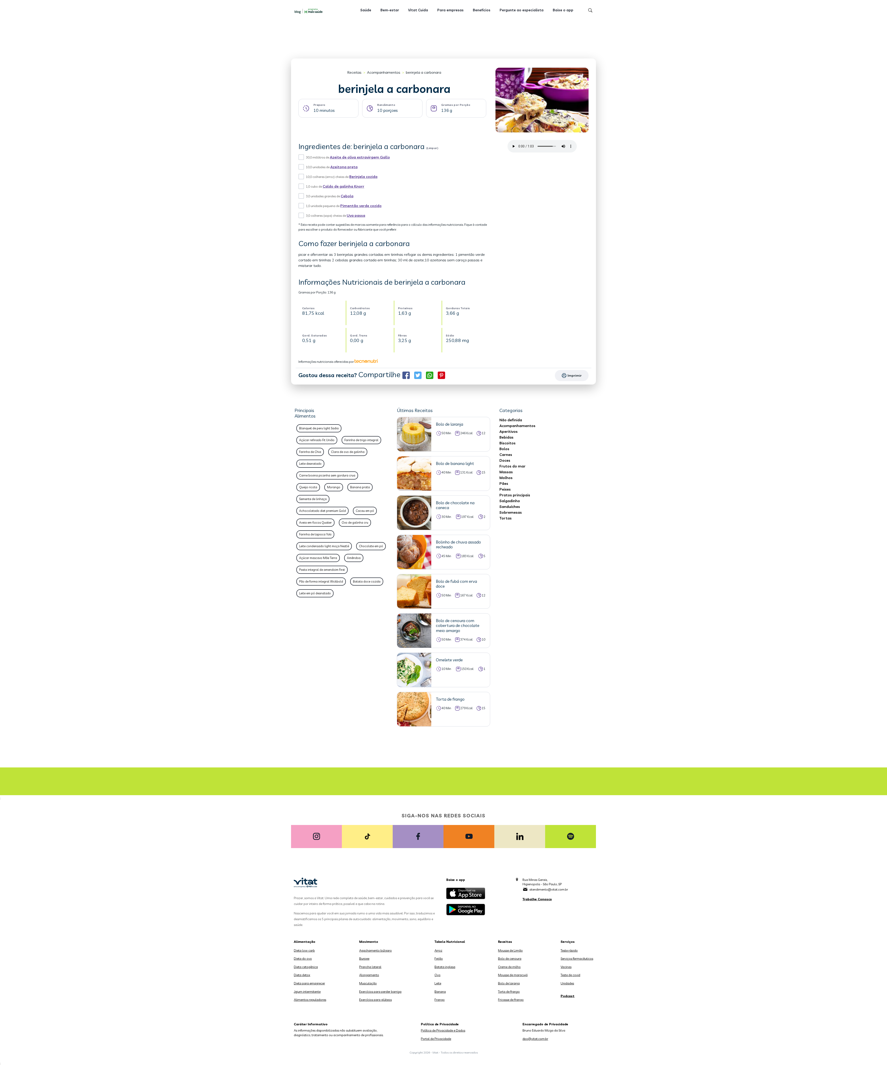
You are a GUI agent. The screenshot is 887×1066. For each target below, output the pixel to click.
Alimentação (304, 942)
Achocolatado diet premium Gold (322, 511)
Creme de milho (509, 967)
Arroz (438, 950)
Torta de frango (509, 992)
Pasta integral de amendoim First (322, 569)
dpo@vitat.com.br (535, 1039)
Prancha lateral (370, 967)
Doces (504, 460)
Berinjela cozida (363, 176)
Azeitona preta (344, 167)
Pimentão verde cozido (361, 205)
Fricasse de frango (511, 1000)
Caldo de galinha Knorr (343, 186)
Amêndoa (354, 558)
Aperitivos (508, 431)
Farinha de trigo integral (361, 440)
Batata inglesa (444, 967)
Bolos (504, 448)
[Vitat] (310, 11)
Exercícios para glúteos (375, 1000)
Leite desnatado (310, 463)
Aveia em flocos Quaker (315, 522)
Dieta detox (302, 975)
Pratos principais (514, 495)
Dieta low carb (304, 950)
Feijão (438, 958)
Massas (506, 472)
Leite (437, 983)
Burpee (364, 958)
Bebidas (506, 437)
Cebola (347, 196)
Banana (440, 992)
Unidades (567, 983)
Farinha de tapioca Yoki (315, 534)
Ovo (437, 975)
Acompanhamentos (383, 72)
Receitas (354, 72)
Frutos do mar (512, 466)
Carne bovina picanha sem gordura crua (327, 475)
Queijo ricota (308, 487)
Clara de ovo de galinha (348, 452)
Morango (333, 487)
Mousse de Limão (510, 950)
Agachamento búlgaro (375, 950)
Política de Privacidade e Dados (443, 1030)
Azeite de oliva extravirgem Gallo (360, 157)
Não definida (510, 420)
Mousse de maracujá (513, 975)
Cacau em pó (365, 511)
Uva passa (356, 215)
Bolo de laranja (509, 983)
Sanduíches (509, 506)
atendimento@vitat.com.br (548, 889)
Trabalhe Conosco (537, 899)
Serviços (568, 942)
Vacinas (566, 967)
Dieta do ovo (303, 958)
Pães (503, 483)
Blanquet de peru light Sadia (319, 428)
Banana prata (360, 487)
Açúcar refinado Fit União (316, 440)
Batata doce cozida (366, 581)
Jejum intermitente (307, 992)
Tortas (505, 518)
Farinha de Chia (310, 452)
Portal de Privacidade (436, 1039)
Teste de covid (570, 975)
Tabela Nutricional (449, 942)
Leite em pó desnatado (315, 593)
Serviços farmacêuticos (577, 958)
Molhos (506, 477)
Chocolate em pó (371, 546)
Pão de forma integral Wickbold (321, 581)
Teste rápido (569, 950)
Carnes (505, 454)
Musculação (368, 983)
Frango (439, 1000)
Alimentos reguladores (310, 1000)
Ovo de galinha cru (355, 522)
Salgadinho (509, 500)
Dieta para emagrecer (309, 983)
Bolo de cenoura (509, 958)
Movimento (368, 942)
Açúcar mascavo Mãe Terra (318, 558)
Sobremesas (510, 512)
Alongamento (369, 975)
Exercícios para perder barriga (380, 992)
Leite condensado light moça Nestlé (324, 546)
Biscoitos (507, 443)
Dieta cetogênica (306, 967)
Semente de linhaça (313, 499)
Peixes (505, 489)
